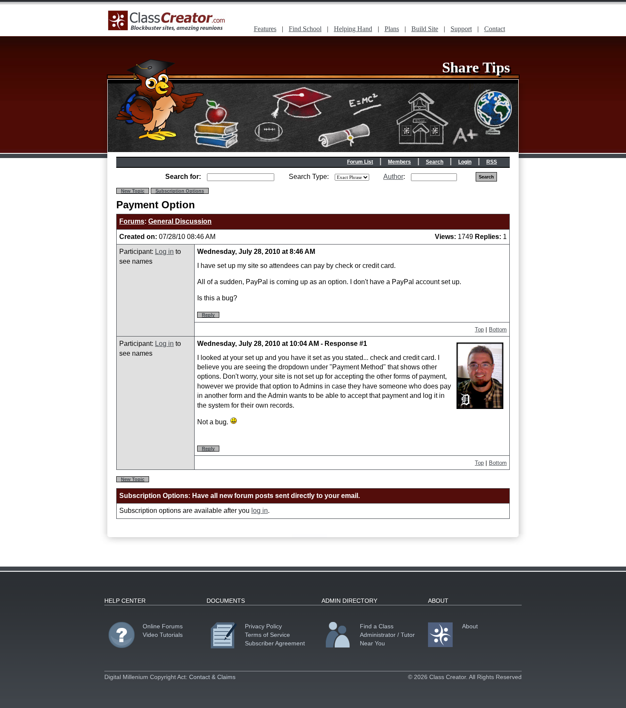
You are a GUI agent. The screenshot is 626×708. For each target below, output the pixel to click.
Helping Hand (353, 28)
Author (393, 176)
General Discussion (180, 221)
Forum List (360, 162)
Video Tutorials (163, 634)
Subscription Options (179, 190)
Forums (131, 221)
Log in (164, 251)
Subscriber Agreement (275, 643)
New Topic (132, 190)
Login (464, 162)
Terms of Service (267, 634)
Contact (494, 28)
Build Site (424, 28)
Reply (208, 314)
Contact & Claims (212, 676)
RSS (491, 162)
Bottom (498, 329)
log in (259, 510)
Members (399, 162)
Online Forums (163, 626)
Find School (305, 28)
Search (434, 162)
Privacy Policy (263, 626)
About (470, 626)
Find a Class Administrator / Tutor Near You (387, 635)
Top (479, 329)
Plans (392, 28)
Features (265, 28)
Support (461, 28)
